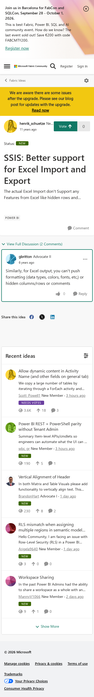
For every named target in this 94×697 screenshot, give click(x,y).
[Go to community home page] (30, 66)
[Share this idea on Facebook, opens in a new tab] (31, 317)
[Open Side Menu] (7, 66)
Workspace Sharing (36, 577)
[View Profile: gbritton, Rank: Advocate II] (11, 259)
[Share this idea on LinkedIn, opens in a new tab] (52, 317)
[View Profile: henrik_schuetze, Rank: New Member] (10, 126)
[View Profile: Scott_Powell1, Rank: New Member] (10, 375)
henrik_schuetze (32, 123)
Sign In (82, 66)
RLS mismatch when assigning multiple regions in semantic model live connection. (50, 527)
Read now (40, 110)
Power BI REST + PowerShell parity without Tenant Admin (50, 426)
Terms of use (78, 663)
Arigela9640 (28, 548)
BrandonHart (29, 496)
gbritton (25, 256)
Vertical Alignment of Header (44, 476)
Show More (50, 626)
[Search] (53, 66)
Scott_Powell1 (29, 395)
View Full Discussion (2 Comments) (34, 243)
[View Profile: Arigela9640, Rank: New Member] (10, 528)
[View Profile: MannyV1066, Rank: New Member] (10, 581)
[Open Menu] (86, 80)
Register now (17, 48)
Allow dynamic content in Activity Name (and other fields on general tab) (54, 373)
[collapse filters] (85, 355)
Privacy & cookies (48, 663)
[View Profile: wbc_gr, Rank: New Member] (10, 427)
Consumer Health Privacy (24, 688)
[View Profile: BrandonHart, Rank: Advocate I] (10, 480)
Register (66, 66)
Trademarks (13, 674)
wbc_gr (24, 448)
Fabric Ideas (17, 80)
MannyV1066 (29, 596)
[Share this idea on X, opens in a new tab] (42, 317)
